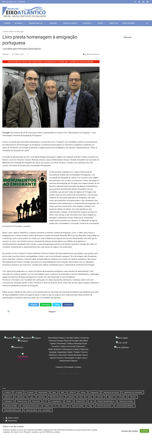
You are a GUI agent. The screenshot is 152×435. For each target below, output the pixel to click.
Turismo (84, 352)
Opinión (100, 23)
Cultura (5, 31)
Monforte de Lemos (57, 397)
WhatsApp (46, 305)
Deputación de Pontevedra (133, 392)
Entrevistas (87, 23)
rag (91, 401)
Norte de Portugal (16, 31)
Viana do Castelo (78, 406)
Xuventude (63, 355)
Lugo (31, 397)
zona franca (46, 410)
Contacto (59, 367)
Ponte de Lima (22, 401)
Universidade (69, 358)
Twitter (57, 305)
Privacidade (68, 367)
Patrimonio (84, 349)
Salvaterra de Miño (10, 406)
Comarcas (53, 23)
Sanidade (52, 352)
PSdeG (68, 401)
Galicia (61, 338)
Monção (71, 397)
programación (56, 401)
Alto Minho (18, 23)
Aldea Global (53, 338)
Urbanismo (53, 355)
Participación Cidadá (70, 349)
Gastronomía (64, 361)
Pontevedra (36, 401)
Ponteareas (8, 401)
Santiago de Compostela (30, 406)
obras (90, 397)
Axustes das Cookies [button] (129, 431)
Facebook (68, 305)
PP (46, 401)
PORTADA (7, 23)
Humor (85, 355)
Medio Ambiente (54, 349)
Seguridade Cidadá (65, 352)
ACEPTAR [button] (144, 431)
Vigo (90, 406)
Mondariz (41, 397)
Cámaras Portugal (36, 23)
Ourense (133, 397)
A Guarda (30, 392)
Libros (84, 358)
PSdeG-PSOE (80, 401)
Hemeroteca (113, 23)
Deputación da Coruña (111, 392)
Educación (81, 346)
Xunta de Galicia (31, 410)
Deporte (74, 361)
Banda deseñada (128, 23)
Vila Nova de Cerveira (104, 406)
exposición (21, 397)
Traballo (77, 352)
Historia (60, 358)
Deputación (94, 392)
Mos (81, 397)
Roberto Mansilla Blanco (105, 401)
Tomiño (47, 406)
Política (70, 343)
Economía (72, 346)
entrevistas (8, 397)
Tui (56, 406)
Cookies (78, 367)
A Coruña (19, 392)
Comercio (55, 346)
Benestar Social (81, 343)
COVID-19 (72, 392)
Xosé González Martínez (124, 406)
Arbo (54, 392)
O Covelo (100, 397)
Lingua (78, 358)
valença (64, 406)
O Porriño (122, 397)
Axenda (53, 358)
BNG (62, 392)
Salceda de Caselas (126, 401)
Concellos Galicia (69, 23)
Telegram (33, 305)
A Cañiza (7, 392)
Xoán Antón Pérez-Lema (12, 410)
